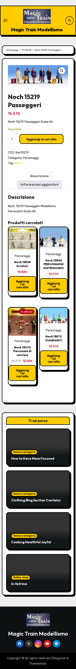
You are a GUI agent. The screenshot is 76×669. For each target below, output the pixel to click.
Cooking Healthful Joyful (31, 542)
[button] (61, 70)
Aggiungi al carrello (41, 139)
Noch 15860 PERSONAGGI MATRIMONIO (53, 264)
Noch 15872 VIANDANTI (53, 338)
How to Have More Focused (32, 458)
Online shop (20, 577)
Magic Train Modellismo (37, 30)
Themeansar (37, 663)
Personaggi (31, 158)
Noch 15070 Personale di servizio (22, 351)
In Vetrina (19, 584)
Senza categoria (24, 452)
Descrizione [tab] (39, 176)
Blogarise (59, 658)
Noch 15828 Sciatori (22, 264)
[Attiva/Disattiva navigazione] (5, 20)
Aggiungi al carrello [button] (22, 284)
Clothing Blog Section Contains (36, 500)
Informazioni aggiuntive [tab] (39, 184)
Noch (18, 163)
